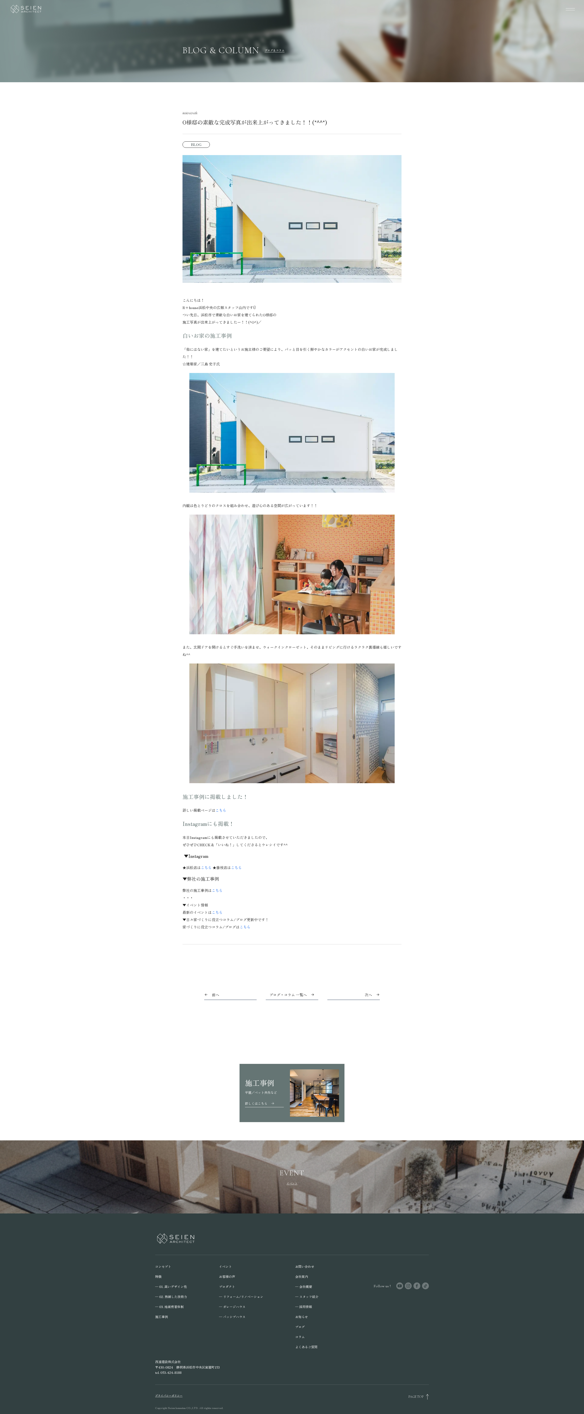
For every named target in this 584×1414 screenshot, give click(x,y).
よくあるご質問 (306, 1347)
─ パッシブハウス (232, 1316)
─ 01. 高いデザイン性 (171, 1286)
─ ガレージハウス (232, 1306)
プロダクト (227, 1286)
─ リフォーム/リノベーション (241, 1296)
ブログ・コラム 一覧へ (288, 994)
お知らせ (301, 1316)
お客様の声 (227, 1276)
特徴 (158, 1276)
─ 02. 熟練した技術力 (171, 1296)
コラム (300, 1337)
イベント (225, 1266)
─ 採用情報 (303, 1306)
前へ (215, 994)
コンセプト (163, 1266)
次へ (368, 994)
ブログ (300, 1326)
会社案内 (301, 1276)
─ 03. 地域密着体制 (169, 1306)
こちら (220, 810)
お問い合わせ (304, 1266)
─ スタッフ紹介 (306, 1296)
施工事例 (161, 1316)
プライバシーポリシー (168, 1395)
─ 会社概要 (303, 1286)
